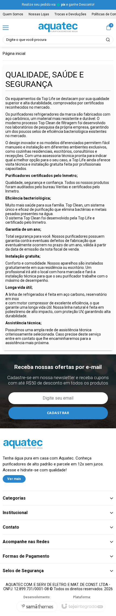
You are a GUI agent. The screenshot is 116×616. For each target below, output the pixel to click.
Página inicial (14, 53)
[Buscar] (108, 39)
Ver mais (14, 479)
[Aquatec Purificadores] (58, 27)
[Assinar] (58, 413)
